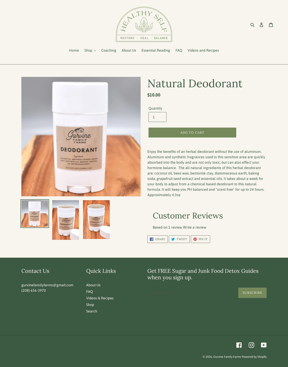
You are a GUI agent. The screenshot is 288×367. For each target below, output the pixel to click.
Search (91, 311)
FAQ (89, 291)
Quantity (155, 108)
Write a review (194, 227)
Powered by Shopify (254, 356)
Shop (90, 305)
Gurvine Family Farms (227, 356)
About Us (93, 285)
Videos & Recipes (100, 298)
